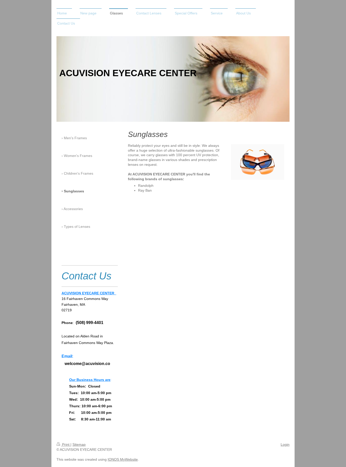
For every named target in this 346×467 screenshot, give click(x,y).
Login (285, 444)
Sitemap (79, 444)
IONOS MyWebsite (123, 459)
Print (65, 444)
